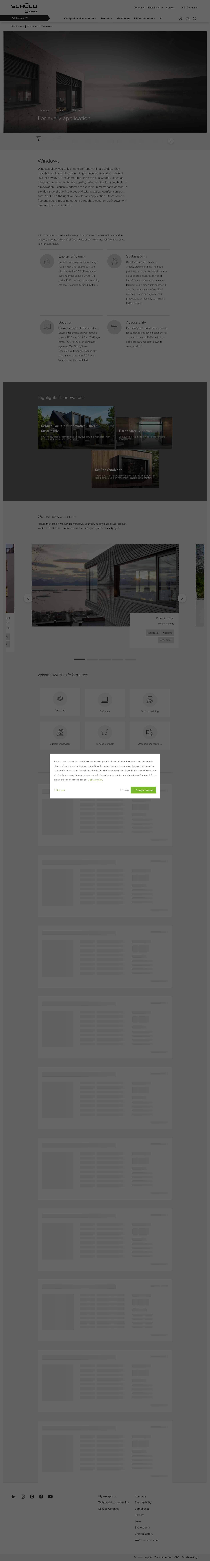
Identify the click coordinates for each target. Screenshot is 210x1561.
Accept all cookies (144, 790)
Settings (125, 790)
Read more (60, 790)
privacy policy (96, 780)
